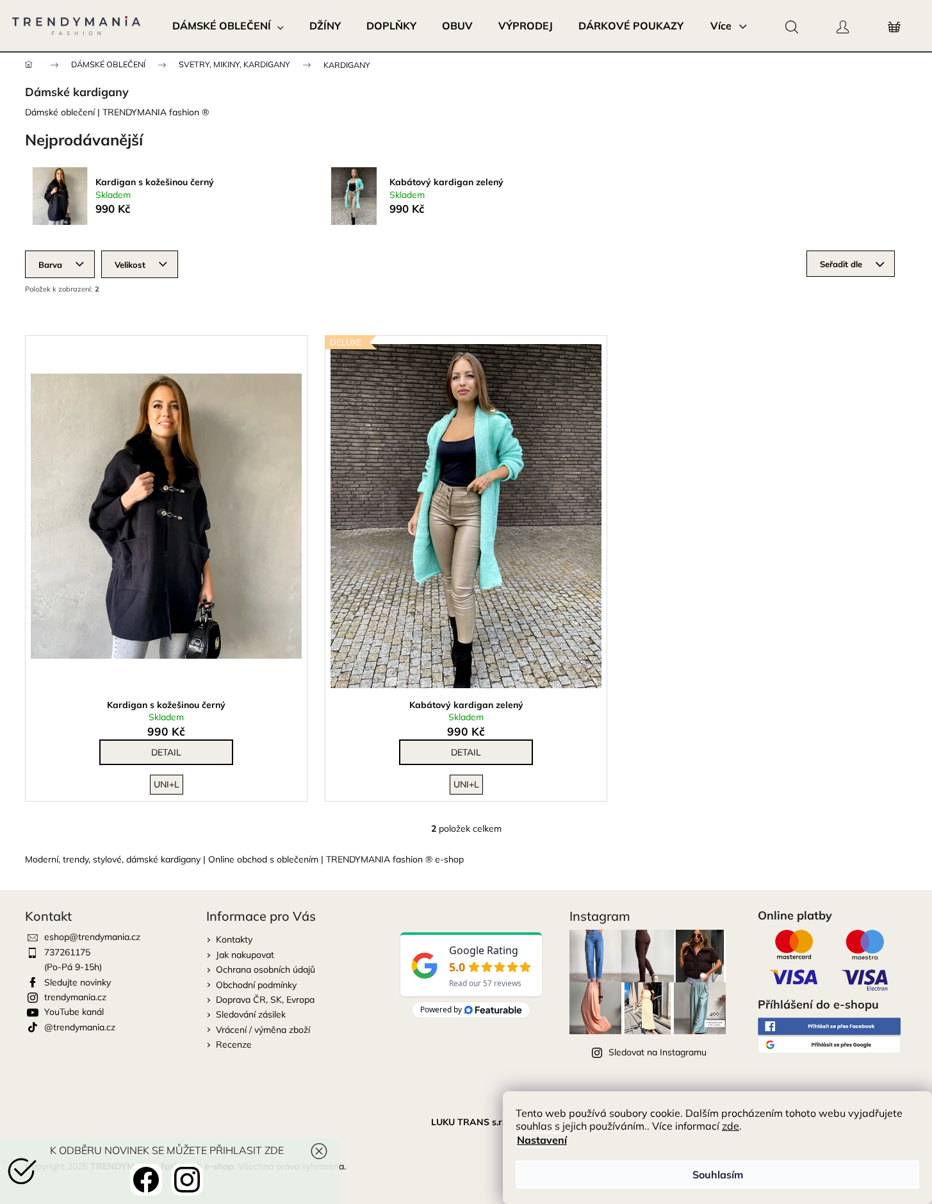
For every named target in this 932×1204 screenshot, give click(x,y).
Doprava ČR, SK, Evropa (265, 999)
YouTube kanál (74, 1012)
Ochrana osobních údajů (265, 969)
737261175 (67, 952)
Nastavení (542, 1140)
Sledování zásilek (251, 1014)
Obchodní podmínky (256, 985)
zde (730, 1125)
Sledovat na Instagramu (658, 1052)
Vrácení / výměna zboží (263, 1029)
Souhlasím (717, 1174)
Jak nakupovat (245, 955)
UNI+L (166, 784)
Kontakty (234, 939)
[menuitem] (228, 25)
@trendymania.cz (79, 1027)
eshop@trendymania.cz (92, 937)
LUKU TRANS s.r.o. (471, 1122)
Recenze (234, 1044)
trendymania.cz (75, 997)
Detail (166, 752)
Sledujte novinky (77, 982)
